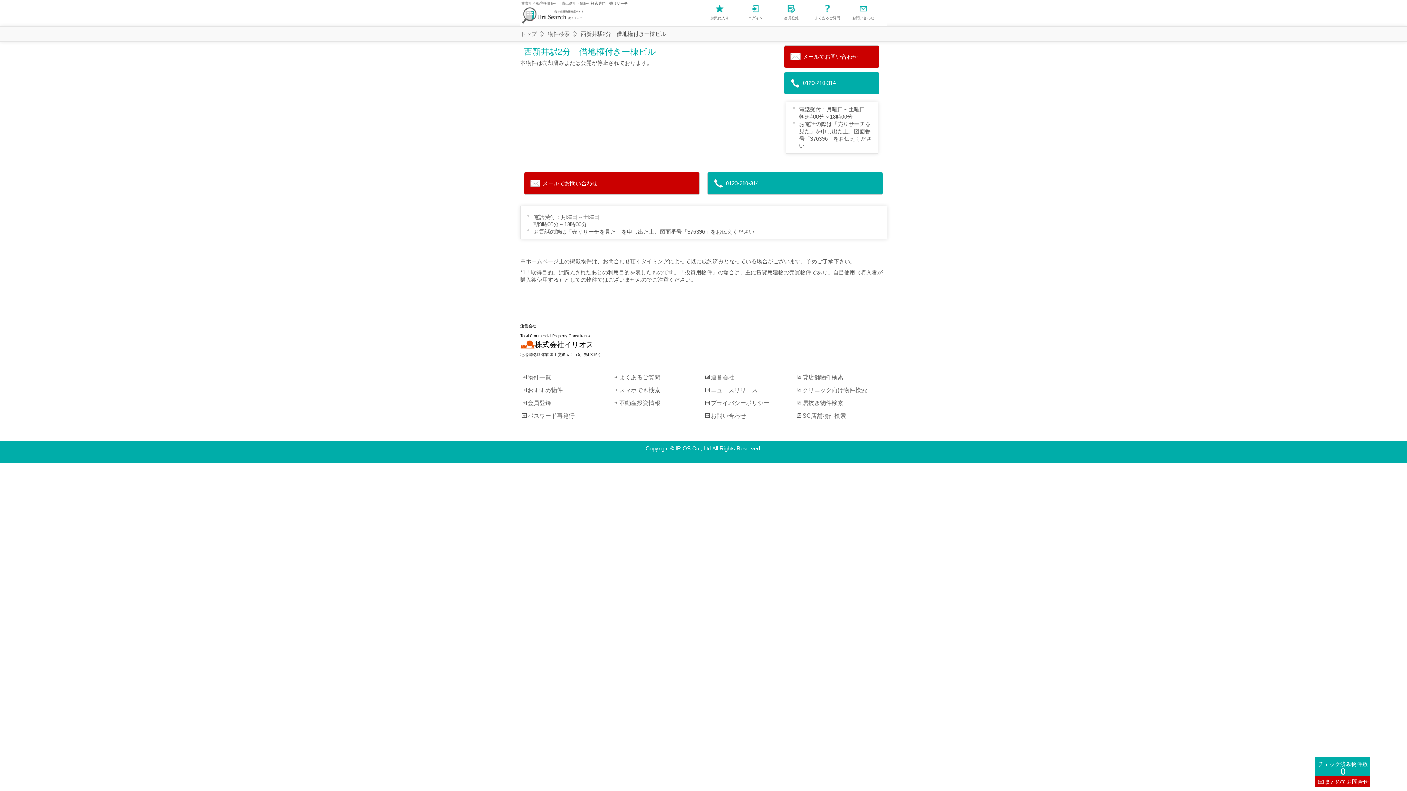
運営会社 (722, 377)
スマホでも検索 (639, 390)
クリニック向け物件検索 (834, 390)
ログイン (755, 18)
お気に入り (719, 18)
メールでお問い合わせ (830, 56)
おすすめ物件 (545, 390)
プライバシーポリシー (740, 403)
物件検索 (559, 34)
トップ (528, 34)
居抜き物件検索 (822, 403)
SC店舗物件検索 (824, 415)
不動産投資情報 (639, 403)
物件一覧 (539, 377)
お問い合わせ (863, 18)
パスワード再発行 (551, 415)
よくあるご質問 (827, 18)
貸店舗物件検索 (822, 377)
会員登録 (791, 18)
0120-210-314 (819, 83)
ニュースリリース (734, 390)
